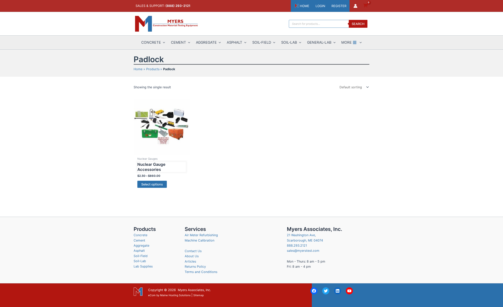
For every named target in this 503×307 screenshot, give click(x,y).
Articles (190, 261)
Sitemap (198, 295)
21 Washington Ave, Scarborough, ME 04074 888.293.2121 (305, 240)
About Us (192, 256)
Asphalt (139, 251)
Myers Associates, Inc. (194, 290)
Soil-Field (141, 256)
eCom (152, 295)
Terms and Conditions (201, 272)
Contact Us (193, 251)
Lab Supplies (143, 266)
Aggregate (141, 245)
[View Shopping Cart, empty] (365, 6)
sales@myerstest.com (303, 251)
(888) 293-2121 (177, 6)
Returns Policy (195, 266)
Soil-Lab (140, 261)
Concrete (140, 235)
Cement (139, 240)
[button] (163, 42)
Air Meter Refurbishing (201, 235)
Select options (152, 184)
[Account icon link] (355, 6)
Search (358, 24)
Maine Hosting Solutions (175, 295)
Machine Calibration (199, 240)
